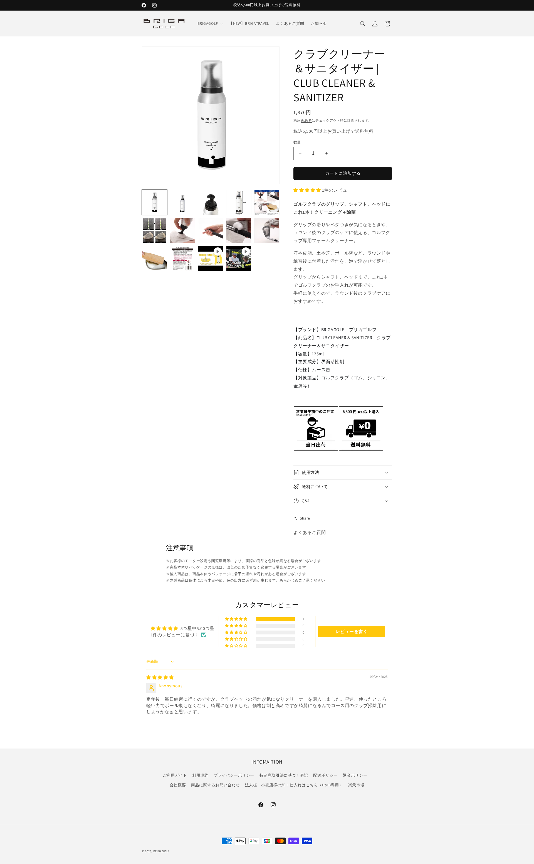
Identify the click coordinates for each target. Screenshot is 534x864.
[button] (210, 23)
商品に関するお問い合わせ (215, 784)
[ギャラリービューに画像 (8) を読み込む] (210, 230)
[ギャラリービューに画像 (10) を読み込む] (267, 230)
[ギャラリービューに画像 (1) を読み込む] (154, 202)
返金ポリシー (355, 775)
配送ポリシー (325, 775)
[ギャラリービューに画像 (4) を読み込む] (238, 202)
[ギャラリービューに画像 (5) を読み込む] (267, 202)
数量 (297, 142)
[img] (160, 677)
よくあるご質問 (309, 532)
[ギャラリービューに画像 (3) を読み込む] (210, 202)
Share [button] (305, 518)
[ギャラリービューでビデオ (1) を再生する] (210, 258)
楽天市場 (356, 784)
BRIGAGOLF (161, 851)
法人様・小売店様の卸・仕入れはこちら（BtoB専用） (294, 784)
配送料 (306, 120)
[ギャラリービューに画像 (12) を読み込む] (182, 258)
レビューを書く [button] (351, 631)
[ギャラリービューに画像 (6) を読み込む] (154, 230)
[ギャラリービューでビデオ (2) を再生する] (238, 258)
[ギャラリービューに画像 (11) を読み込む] (154, 258)
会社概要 (178, 784)
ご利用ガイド (175, 775)
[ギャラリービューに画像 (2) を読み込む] (182, 202)
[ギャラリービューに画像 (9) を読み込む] (238, 230)
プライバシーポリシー (234, 775)
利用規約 (200, 775)
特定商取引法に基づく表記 (283, 775)
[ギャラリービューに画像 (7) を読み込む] (182, 230)
